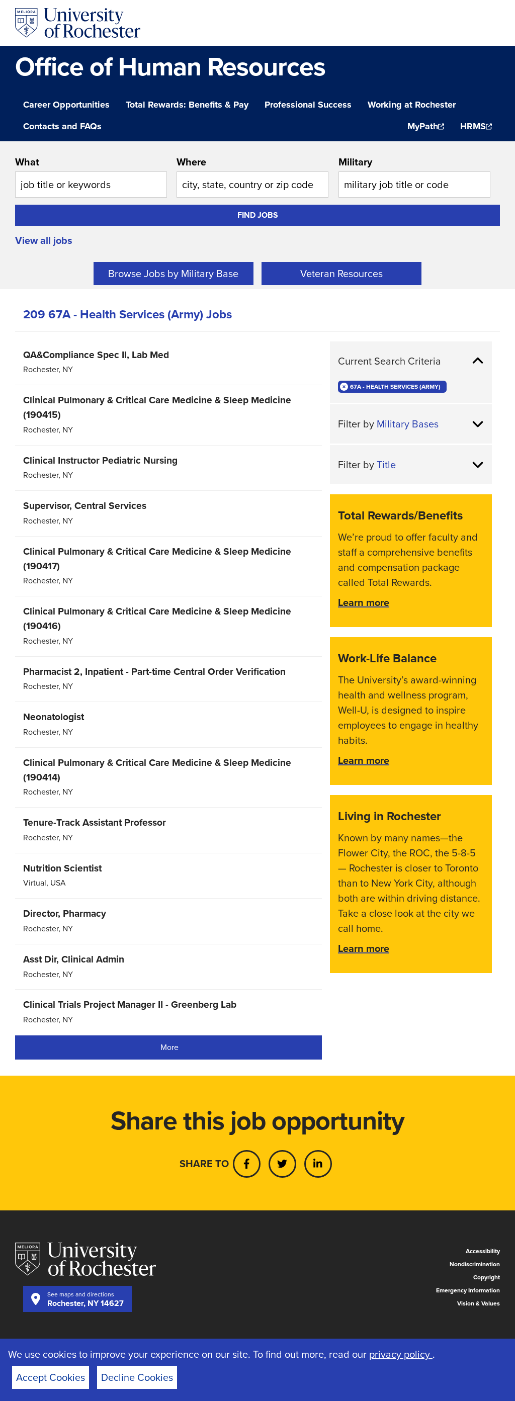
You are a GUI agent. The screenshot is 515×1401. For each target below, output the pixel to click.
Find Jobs (257, 215)
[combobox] (91, 176)
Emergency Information (468, 1290)
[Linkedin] (318, 1164)
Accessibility (483, 1251)
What (27, 161)
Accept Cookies (50, 1377)
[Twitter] (282, 1164)
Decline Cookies (137, 1377)
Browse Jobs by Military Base (173, 273)
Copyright (486, 1277)
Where (191, 161)
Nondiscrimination (475, 1264)
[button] (411, 361)
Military (355, 161)
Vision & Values (478, 1303)
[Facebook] (247, 1164)
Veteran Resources (341, 273)
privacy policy (401, 1354)
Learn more (363, 602)
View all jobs (43, 240)
